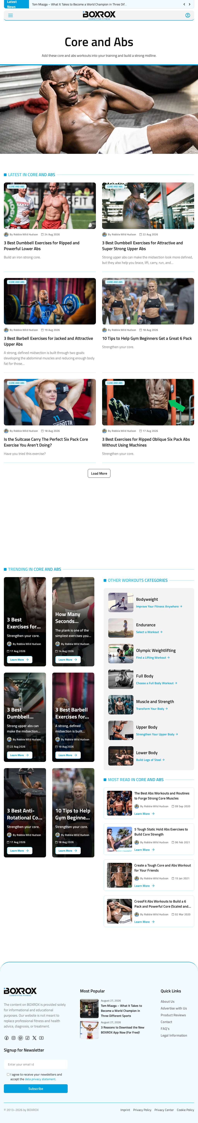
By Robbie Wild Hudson (24, 234)
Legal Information (174, 1035)
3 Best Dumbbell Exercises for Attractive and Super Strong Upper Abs (142, 245)
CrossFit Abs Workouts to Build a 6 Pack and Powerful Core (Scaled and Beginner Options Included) (161, 906)
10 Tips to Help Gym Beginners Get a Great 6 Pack (147, 338)
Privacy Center (164, 1110)
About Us (167, 1001)
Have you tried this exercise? (25, 453)
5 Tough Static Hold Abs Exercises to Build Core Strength (161, 832)
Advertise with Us (174, 1008)
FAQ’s (165, 1028)
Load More (99, 473)
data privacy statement (40, 1079)
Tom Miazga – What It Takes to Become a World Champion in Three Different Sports (87, 4)
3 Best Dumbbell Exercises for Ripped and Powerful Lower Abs (41, 245)
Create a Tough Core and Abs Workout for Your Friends (162, 868)
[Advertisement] (99, 522)
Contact (166, 1021)
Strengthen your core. (118, 346)
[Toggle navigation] (10, 15)
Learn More (142, 814)
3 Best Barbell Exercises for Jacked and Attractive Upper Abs (48, 341)
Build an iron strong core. (22, 257)
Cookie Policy (185, 1110)
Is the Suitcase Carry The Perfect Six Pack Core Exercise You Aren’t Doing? (46, 442)
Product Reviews (173, 1015)
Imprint (125, 1110)
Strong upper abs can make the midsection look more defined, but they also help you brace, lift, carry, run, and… (147, 260)
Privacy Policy (142, 1110)
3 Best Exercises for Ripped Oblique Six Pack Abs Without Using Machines (146, 442)
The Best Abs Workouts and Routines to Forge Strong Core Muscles (161, 796)
